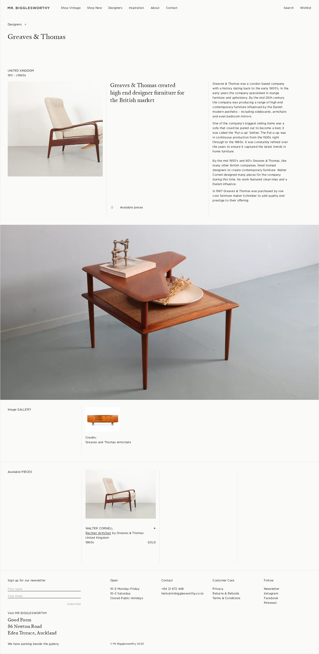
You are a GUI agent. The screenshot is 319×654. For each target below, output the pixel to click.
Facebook (271, 598)
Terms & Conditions (226, 598)
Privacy (218, 588)
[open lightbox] (55, 128)
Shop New (94, 8)
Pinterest (270, 602)
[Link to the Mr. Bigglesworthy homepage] (29, 8)
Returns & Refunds (226, 593)
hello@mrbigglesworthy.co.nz (182, 593)
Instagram (271, 593)
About (155, 8)
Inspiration (136, 8)
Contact (172, 8)
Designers (115, 8)
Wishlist (305, 8)
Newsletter (271, 588)
